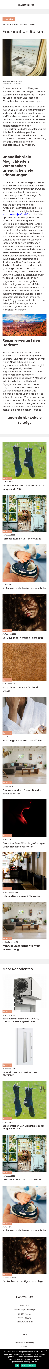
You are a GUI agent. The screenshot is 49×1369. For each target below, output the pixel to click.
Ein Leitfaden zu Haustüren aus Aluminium (20, 1073)
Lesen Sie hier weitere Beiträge (24, 420)
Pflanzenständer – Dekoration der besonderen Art (22, 791)
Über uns (24, 1346)
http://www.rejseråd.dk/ (15, 214)
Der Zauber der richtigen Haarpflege (23, 637)
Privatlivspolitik (28, 1365)
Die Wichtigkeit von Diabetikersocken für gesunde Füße (23, 487)
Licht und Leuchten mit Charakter (21, 896)
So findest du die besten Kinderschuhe (24, 588)
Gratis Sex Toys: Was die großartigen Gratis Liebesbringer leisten (24, 845)
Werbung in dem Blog (24, 1342)
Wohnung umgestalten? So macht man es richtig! (22, 947)
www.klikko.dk (27, 1322)
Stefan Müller (29, 24)
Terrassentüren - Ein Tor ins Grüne (22, 538)
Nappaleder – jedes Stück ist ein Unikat (21, 689)
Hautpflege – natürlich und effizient (23, 740)
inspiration (9, 19)
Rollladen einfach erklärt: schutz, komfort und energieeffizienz (21, 1020)
